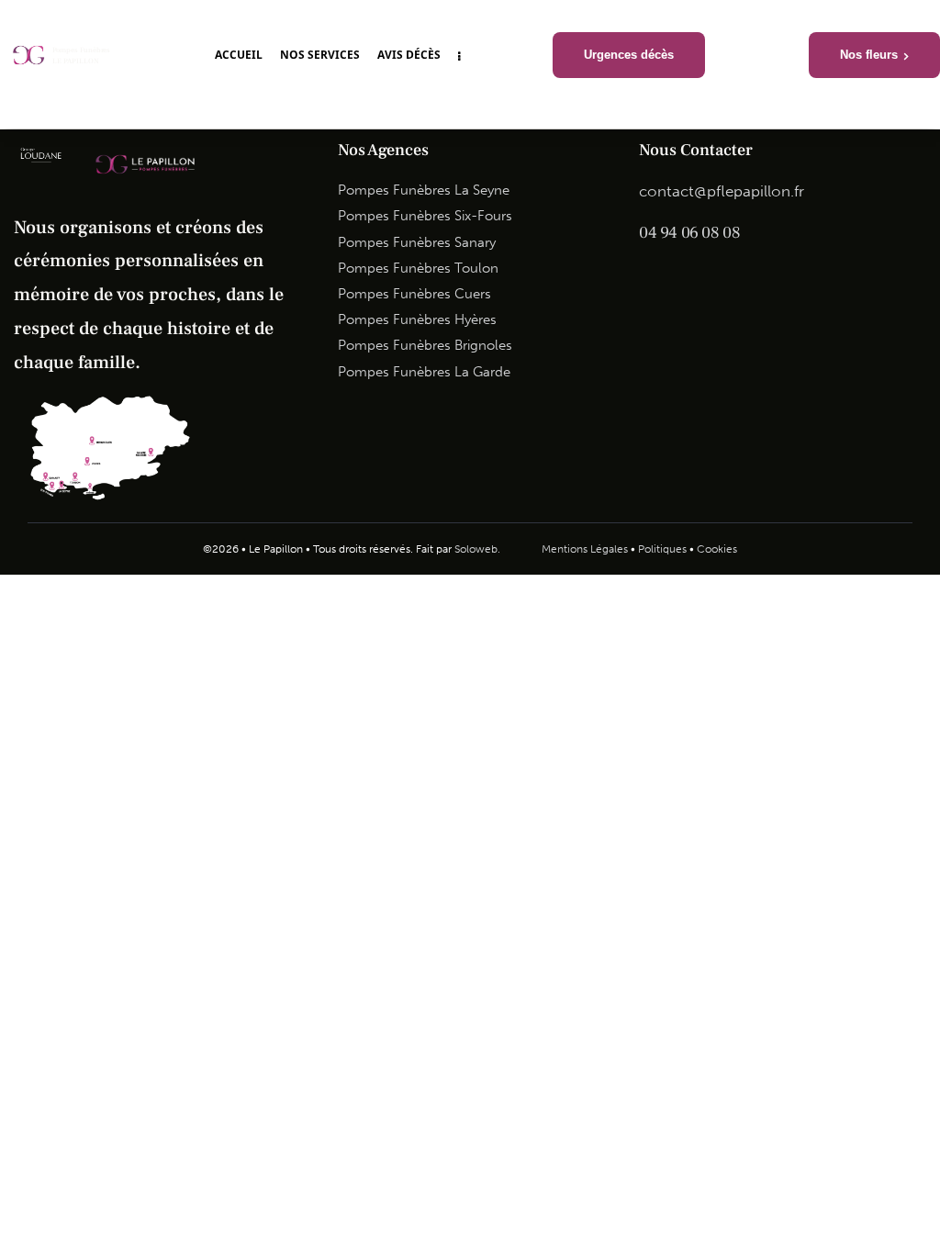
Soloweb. (477, 549)
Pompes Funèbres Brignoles (425, 345)
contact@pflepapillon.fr (721, 191)
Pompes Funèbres (81, 50)
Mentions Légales (585, 549)
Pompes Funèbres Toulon (418, 268)
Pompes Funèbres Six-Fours (425, 215)
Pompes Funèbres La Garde (424, 372)
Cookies (717, 549)
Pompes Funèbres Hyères (417, 319)
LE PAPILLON (75, 61)
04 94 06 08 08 (689, 232)
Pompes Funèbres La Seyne (423, 190)
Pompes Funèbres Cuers (414, 294)
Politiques (662, 549)
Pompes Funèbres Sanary (417, 242)
